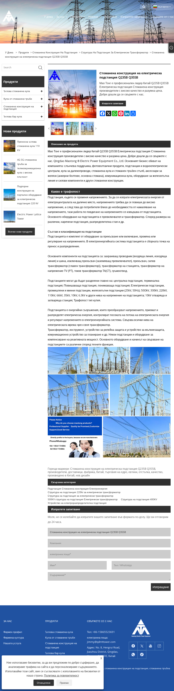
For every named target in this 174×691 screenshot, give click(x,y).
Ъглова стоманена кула (17, 91)
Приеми (64, 682)
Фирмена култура (13, 637)
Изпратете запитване (112, 103)
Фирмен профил (12, 632)
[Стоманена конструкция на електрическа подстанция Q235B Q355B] (57, 128)
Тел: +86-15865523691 (101, 632)
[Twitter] (141, 646)
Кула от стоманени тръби (18, 98)
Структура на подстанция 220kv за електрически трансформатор (84, 492)
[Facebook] (133, 646)
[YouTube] (150, 646)
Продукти (24, 52)
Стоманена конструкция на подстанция (54, 52)
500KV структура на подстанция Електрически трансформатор (83, 499)
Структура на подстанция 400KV (139, 499)
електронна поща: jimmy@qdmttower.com (101, 639)
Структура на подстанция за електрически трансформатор (114, 52)
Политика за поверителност (61, 675)
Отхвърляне (43, 682)
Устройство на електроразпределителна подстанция (77, 502)
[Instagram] (159, 646)
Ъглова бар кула (13, 116)
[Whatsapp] (133, 654)
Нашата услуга (12, 643)
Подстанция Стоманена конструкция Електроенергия (77, 488)
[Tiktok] (141, 654)
